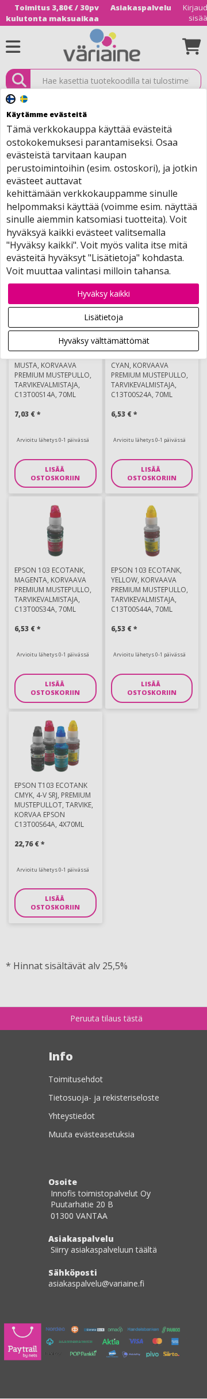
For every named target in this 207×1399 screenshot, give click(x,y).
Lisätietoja (103, 317)
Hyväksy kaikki (103, 293)
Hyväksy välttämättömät (104, 340)
